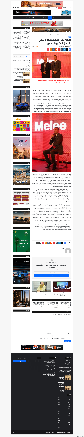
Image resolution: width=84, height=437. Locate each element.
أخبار (36, 17)
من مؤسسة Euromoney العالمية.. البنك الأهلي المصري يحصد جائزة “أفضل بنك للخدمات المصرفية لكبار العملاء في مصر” (38, 7)
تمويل (69, 17)
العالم (33, 17)
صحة (46, 17)
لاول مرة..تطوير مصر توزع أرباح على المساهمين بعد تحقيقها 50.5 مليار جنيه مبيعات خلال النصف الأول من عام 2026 (65, 304)
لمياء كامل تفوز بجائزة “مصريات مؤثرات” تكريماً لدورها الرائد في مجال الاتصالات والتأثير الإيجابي (22, 68)
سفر (57, 17)
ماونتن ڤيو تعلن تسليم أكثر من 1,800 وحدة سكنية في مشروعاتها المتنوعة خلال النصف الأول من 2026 (52, 304)
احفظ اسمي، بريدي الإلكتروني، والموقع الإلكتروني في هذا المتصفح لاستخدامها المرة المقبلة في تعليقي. (54, 338)
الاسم (70, 328)
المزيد (21, 17)
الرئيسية (69, 34)
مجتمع (39, 17)
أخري (69, 399)
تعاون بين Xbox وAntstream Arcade (24, 65)
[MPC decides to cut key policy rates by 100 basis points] (26, 81)
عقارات (50, 17)
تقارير (29, 17)
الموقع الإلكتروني (48, 333)
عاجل (69, 418)
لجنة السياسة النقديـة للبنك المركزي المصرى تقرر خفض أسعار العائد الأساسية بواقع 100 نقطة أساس (18, 74)
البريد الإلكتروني (68, 333)
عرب (69, 420)
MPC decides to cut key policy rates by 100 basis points (18, 81)
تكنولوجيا (65, 17)
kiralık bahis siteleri (80, 436)
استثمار (61, 17)
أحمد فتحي (67, 46)
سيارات (54, 17)
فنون (43, 17)
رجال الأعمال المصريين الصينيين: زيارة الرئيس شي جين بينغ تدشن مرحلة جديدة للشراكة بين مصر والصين (26, 45)
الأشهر (27, 56)
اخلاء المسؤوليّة (47, 432)
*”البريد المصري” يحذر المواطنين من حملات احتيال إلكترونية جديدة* (21, 61)
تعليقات (15, 56)
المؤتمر (53, 432)
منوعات (69, 427)
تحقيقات (25, 17)
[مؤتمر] (66, 13)
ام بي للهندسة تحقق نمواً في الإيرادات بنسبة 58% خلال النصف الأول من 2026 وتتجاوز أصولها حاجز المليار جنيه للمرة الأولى (17, 46)
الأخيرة (21, 56)
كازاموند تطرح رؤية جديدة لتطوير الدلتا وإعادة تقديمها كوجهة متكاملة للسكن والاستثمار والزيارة (38, 304)
